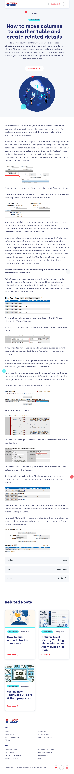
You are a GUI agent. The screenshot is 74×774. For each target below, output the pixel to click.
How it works (9, 734)
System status (42, 755)
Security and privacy (44, 737)
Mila (65, 560)
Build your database (12, 737)
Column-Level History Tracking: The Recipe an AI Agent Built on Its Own (53, 643)
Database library (11, 749)
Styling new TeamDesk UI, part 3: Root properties (19, 695)
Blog (39, 758)
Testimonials (41, 731)
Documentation (10, 752)
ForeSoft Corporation (23, 768)
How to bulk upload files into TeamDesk (18, 640)
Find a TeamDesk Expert (45, 749)
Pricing (7, 740)
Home (7, 731)
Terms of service (43, 734)
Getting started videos (13, 755)
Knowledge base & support (14, 758)
